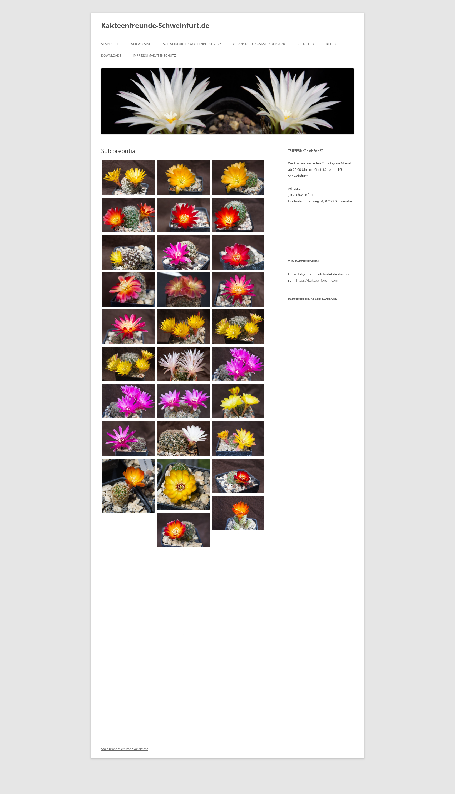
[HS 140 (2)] (238, 678)
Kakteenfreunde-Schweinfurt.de (155, 25)
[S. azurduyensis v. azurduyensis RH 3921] (238, 215)
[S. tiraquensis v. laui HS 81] (238, 594)
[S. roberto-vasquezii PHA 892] (183, 438)
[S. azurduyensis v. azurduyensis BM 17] (183, 177)
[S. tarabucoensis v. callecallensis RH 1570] (238, 476)
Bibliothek (305, 44)
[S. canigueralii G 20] (128, 289)
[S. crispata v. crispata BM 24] (183, 364)
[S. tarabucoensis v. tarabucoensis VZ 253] (183, 569)
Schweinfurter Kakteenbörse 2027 (192, 44)
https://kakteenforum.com (317, 280)
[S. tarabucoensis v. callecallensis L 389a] (183, 484)
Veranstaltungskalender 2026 (259, 44)
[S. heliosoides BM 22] (238, 401)
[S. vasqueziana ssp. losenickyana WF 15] (183, 653)
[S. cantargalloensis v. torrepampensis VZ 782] (238, 326)
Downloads (111, 55)
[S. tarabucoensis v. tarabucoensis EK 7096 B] (183, 530)
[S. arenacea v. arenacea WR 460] (128, 177)
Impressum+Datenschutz (154, 55)
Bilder (331, 44)
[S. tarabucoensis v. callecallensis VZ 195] (238, 513)
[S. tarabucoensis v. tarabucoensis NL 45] (238, 552)
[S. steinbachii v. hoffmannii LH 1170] (238, 438)
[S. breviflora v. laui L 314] (128, 252)
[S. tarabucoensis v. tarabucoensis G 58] (128, 535)
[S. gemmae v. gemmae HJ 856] (183, 401)
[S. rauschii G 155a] (128, 438)
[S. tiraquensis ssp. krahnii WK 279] (128, 577)
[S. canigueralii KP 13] (238, 289)
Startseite (110, 44)
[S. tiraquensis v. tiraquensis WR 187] (128, 619)
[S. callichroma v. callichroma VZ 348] (238, 252)
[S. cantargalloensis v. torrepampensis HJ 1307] (183, 326)
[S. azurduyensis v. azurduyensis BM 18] (183, 215)
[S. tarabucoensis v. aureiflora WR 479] (128, 486)
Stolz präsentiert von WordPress (124, 749)
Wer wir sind (140, 44)
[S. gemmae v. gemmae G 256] (238, 364)
